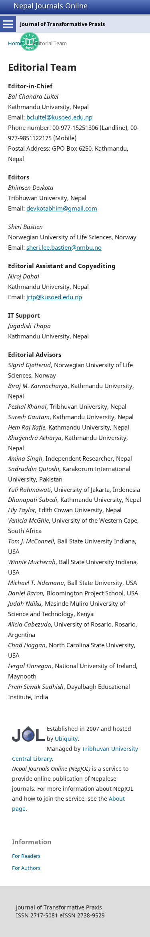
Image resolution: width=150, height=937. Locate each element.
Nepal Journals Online (51, 5)
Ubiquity (66, 738)
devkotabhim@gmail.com (61, 208)
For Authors (26, 867)
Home (15, 43)
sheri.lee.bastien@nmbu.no (64, 247)
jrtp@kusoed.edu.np (54, 297)
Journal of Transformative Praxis (62, 24)
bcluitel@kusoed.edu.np (59, 117)
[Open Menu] (8, 24)
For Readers (26, 855)
